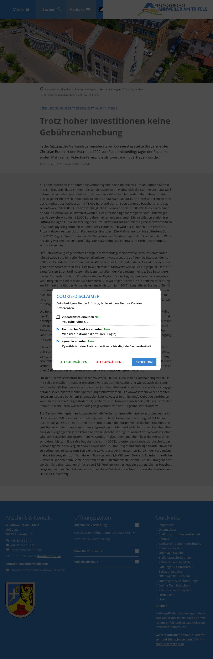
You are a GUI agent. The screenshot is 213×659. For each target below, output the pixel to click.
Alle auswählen (73, 362)
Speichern (144, 362)
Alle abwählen (108, 362)
